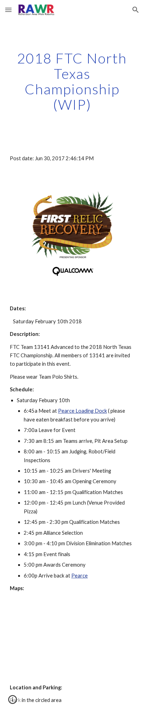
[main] (72, 81)
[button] (8, 9)
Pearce (79, 576)
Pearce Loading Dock (82, 411)
